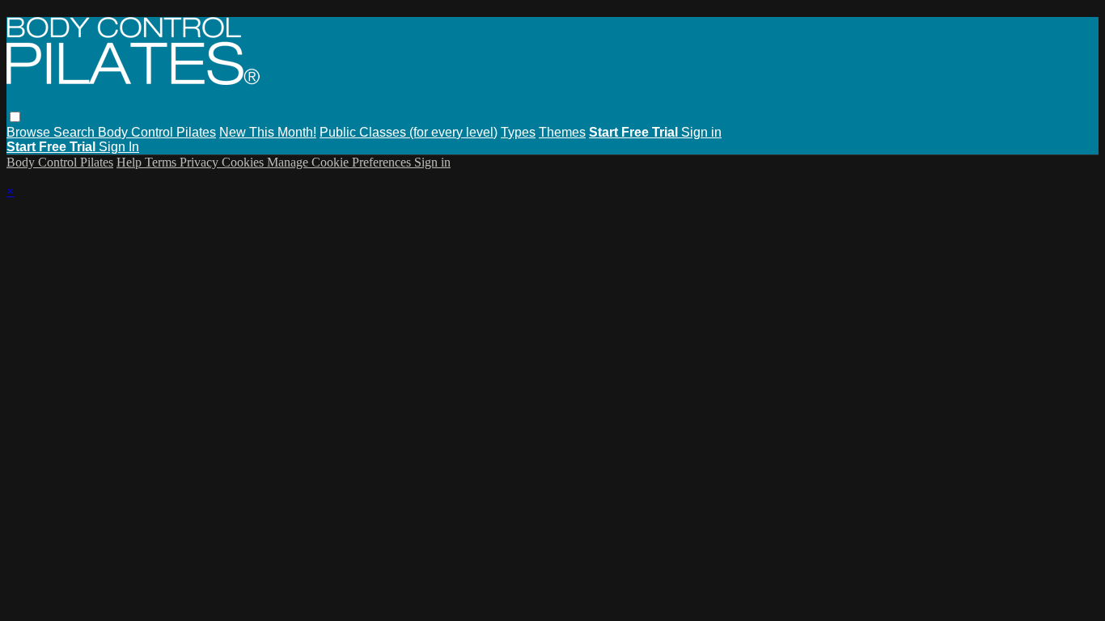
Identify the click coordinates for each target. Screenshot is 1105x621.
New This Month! (267, 132)
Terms (162, 162)
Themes (562, 132)
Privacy (201, 162)
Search (75, 132)
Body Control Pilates (157, 132)
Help (130, 162)
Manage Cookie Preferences (340, 162)
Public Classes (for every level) (408, 132)
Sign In (119, 147)
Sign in (701, 132)
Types (518, 132)
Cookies (244, 162)
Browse (29, 132)
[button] (15, 117)
